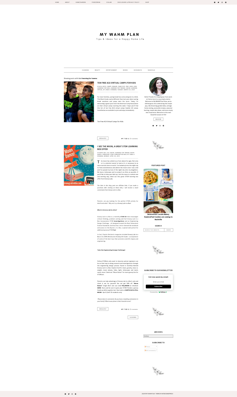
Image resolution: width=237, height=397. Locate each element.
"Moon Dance (117, 272)
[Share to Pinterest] (126, 138)
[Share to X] (122, 138)
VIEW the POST (102, 138)
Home (57, 2)
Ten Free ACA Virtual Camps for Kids (116, 82)
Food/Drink (96, 2)
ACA (100, 86)
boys (104, 86)
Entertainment (111, 70)
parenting (106, 154)
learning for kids (103, 88)
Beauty (97, 70)
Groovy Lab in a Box (124, 203)
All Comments (151, 350)
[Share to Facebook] (124, 138)
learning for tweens (118, 88)
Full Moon (110, 153)
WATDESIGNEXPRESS (167, 393)
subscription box (120, 154)
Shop (147, 2)
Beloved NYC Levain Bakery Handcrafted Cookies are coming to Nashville (158, 217)
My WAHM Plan (150, 393)
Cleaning (85, 70)
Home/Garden (81, 2)
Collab (109, 2)
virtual (99, 90)
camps (109, 86)
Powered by (154, 292)
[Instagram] (222, 2)
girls (131, 86)
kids (135, 86)
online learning (131, 88)
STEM (112, 154)
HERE (99, 288)
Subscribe (158, 286)
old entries (133, 317)
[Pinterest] (226, 2)
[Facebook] (214, 2)
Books (125, 70)
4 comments (134, 309)
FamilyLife (121, 86)
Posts (148, 347)
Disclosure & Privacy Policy (128, 2)
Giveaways (138, 70)
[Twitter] (218, 2)
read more (158, 119)
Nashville (151, 70)
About (67, 2)
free (127, 86)
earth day (102, 153)
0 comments (134, 138)
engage (114, 86)
